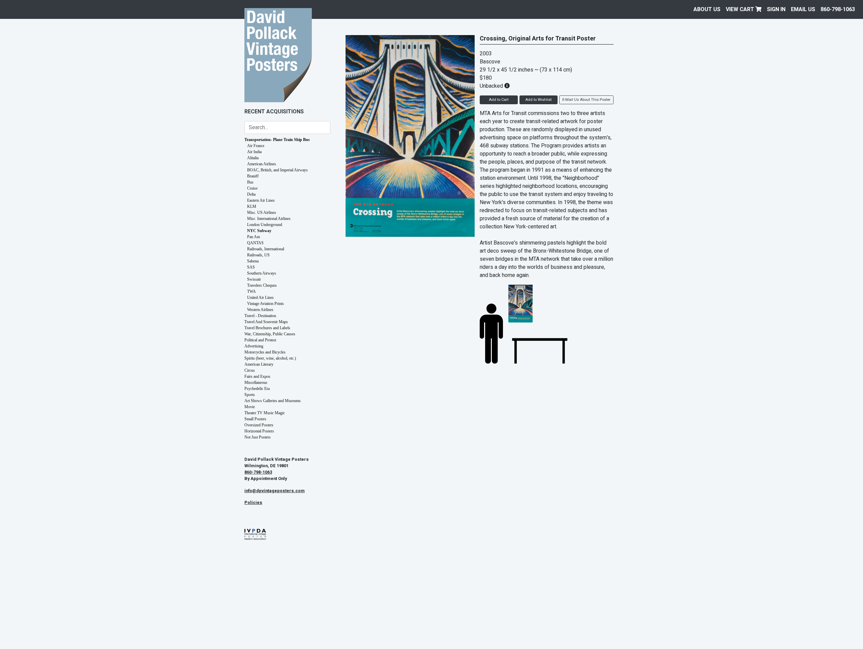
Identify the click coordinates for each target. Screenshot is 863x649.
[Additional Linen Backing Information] (507, 86)
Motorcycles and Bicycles (265, 352)
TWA (251, 291)
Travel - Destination (260, 315)
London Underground (264, 224)
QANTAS (255, 243)
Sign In (776, 9)
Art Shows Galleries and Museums (272, 400)
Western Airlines (260, 309)
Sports (249, 394)
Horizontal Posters (259, 431)
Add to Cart (498, 100)
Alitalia (253, 158)
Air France (255, 145)
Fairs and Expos (257, 376)
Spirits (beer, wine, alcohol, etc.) (270, 358)
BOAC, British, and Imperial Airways (277, 170)
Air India (254, 151)
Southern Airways (261, 273)
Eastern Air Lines (261, 200)
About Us (706, 9)
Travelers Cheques (262, 285)
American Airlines (261, 164)
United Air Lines (260, 297)
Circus (249, 370)
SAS (251, 267)
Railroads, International (265, 249)
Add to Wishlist (538, 100)
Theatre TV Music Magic (264, 413)
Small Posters (255, 419)
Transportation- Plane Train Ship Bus (277, 139)
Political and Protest (260, 340)
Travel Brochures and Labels (267, 328)
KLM (251, 206)
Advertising (253, 346)
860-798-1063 (838, 9)
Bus (250, 182)
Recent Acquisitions (274, 112)
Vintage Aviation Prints (265, 303)
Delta (251, 194)
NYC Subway (259, 230)
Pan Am (253, 236)
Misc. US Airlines (261, 212)
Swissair (254, 279)
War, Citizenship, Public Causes (269, 334)
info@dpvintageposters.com (274, 491)
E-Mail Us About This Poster (586, 100)
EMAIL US (803, 9)
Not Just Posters (257, 437)
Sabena (253, 261)
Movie (249, 406)
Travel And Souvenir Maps (266, 321)
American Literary (258, 364)
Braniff (253, 176)
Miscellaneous (255, 382)
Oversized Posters (258, 425)
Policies (253, 503)
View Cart (740, 9)
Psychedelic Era (257, 388)
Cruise (252, 188)
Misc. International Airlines (269, 218)
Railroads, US (258, 255)
